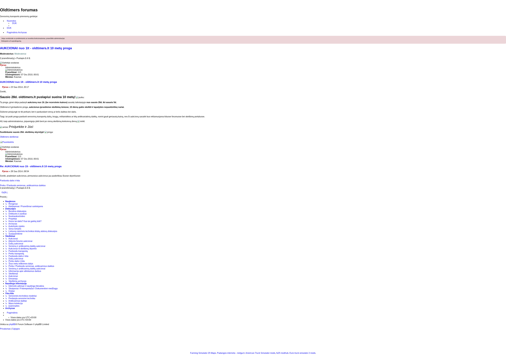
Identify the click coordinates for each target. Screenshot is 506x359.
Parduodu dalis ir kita (10, 180)
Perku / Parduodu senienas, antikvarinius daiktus (23, 185)
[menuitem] (14, 23)
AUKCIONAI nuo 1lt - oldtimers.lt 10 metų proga (36, 48)
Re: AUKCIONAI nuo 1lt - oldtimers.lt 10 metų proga (31, 166)
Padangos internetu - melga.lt (230, 353)
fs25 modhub (282, 353)
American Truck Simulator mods (260, 353)
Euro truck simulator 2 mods (302, 353)
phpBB (12, 324)
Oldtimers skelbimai (9, 137)
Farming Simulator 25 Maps (203, 353)
